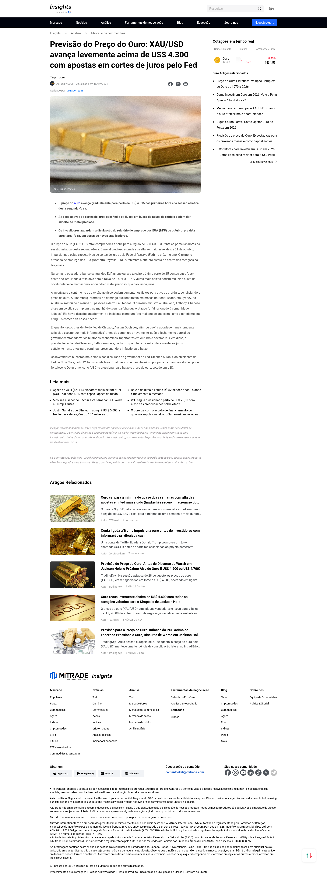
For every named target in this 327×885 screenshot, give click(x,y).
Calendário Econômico (184, 697)
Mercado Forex (138, 703)
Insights (55, 33)
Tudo (95, 697)
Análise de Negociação (184, 703)
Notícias (81, 22)
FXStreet (65, 83)
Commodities (57, 709)
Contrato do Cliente (196, 872)
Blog (180, 22)
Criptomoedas (58, 728)
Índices (54, 722)
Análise (106, 22)
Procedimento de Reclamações (68, 872)
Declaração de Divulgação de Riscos (161, 872)
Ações (53, 716)
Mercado (56, 22)
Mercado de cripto (139, 722)
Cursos (175, 717)
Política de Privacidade (102, 872)
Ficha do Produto (128, 872)
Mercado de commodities (108, 33)
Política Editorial (259, 703)
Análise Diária (137, 728)
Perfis (224, 734)
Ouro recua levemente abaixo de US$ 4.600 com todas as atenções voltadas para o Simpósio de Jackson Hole (144, 599)
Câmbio (97, 703)
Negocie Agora (264, 22)
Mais (224, 741)
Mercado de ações (140, 716)
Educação (203, 22)
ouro (77, 203)
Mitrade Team (74, 90)
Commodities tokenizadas (65, 753)
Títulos (54, 741)
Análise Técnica (102, 734)
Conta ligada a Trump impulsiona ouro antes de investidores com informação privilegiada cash (150, 533)
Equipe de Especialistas (263, 697)
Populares (56, 697)
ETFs (53, 734)
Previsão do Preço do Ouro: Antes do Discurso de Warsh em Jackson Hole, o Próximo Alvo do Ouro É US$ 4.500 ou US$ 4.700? (151, 566)
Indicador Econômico (105, 741)
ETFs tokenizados (60, 747)
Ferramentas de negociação (144, 22)
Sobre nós (231, 22)
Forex (53, 703)
